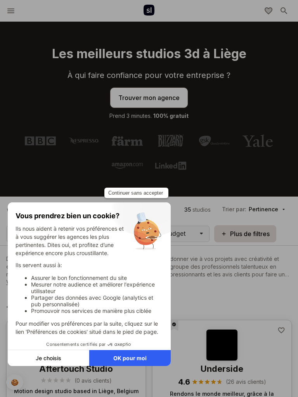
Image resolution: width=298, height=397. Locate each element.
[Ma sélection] (268, 11)
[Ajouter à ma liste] (281, 330)
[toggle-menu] (11, 11)
